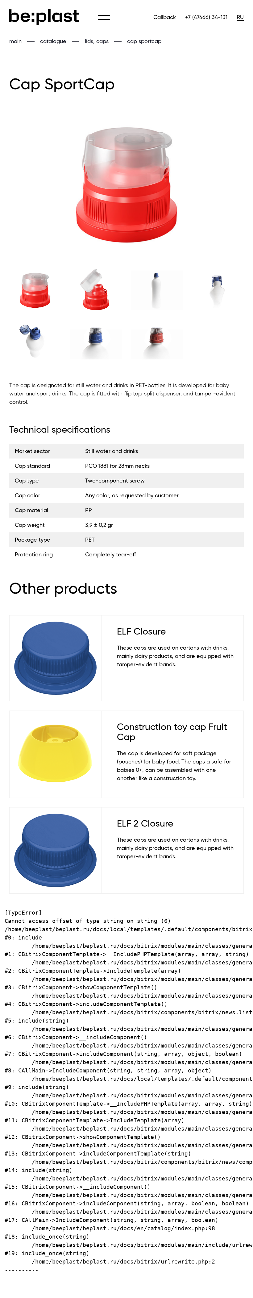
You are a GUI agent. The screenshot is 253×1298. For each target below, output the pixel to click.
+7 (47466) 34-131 (206, 17)
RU (240, 17)
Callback (164, 17)
